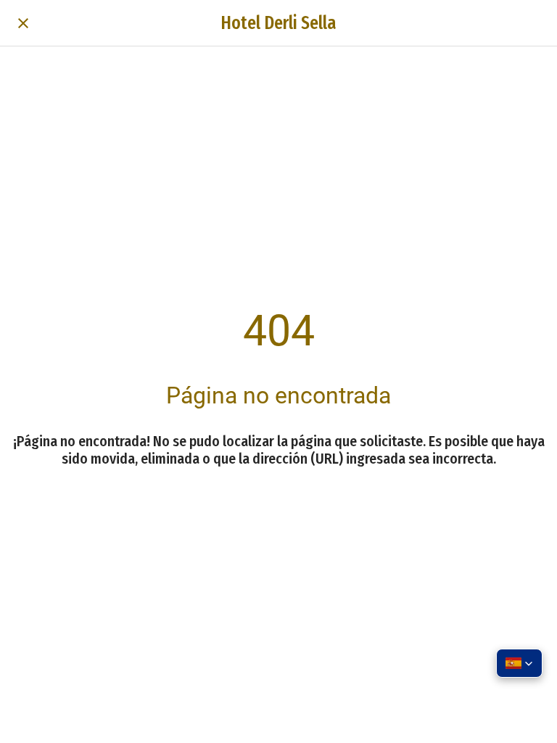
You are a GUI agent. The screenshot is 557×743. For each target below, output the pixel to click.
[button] (519, 663)
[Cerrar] (23, 23)
